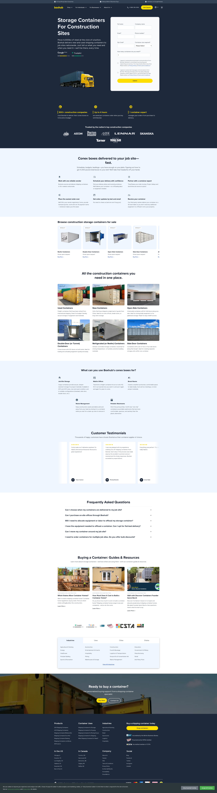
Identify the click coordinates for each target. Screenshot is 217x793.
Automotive (88, 647)
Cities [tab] (121, 640)
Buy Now (101, 700)
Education (138, 647)
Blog (127, 755)
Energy (62, 650)
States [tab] (146, 640)
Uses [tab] (96, 640)
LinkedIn (128, 766)
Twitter (128, 761)
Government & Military (141, 650)
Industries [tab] (70, 640)
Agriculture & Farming (66, 647)
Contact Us (114, 701)
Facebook (129, 758)
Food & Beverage (115, 650)
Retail (136, 656)
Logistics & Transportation (118, 653)
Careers (104, 758)
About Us (104, 755)
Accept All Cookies (207, 788)
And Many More (139, 659)
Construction (114, 647)
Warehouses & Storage (92, 659)
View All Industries (108, 664)
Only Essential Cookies (189, 788)
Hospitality (88, 653)
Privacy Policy (27, 789)
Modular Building (65, 656)
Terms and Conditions (14, 789)
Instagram (129, 763)
